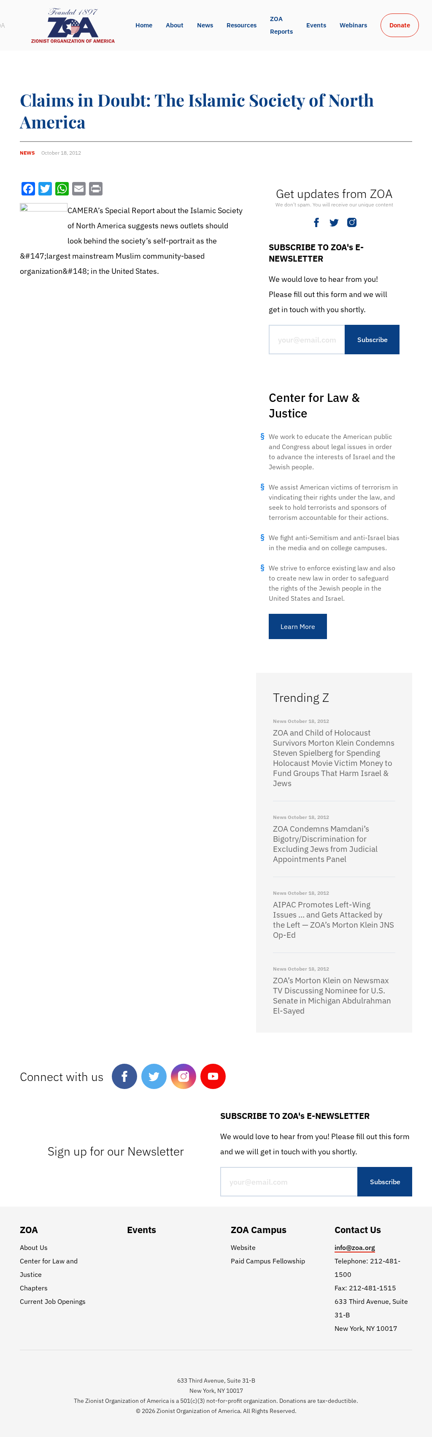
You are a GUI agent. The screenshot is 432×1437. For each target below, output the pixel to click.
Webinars (353, 25)
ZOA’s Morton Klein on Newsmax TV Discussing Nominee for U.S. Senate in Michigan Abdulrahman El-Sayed (332, 995)
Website (243, 1247)
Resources (241, 25)
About (175, 25)
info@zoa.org (355, 1247)
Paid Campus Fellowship (268, 1261)
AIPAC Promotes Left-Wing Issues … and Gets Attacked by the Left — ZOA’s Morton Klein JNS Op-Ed (333, 919)
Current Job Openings (53, 1301)
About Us (34, 1247)
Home (143, 25)
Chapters (34, 1288)
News (205, 25)
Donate (399, 25)
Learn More (298, 626)
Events (316, 25)
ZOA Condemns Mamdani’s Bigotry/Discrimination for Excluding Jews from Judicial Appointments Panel (325, 844)
